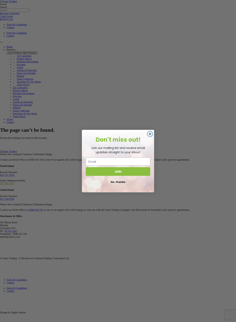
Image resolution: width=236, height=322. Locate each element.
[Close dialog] (150, 134)
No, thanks (118, 182)
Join (118, 171)
